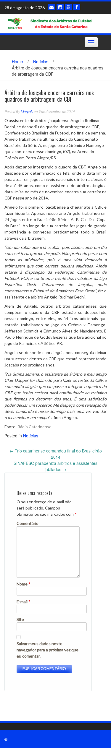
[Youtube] (68, 7)
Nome (23, 583)
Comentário (27, 523)
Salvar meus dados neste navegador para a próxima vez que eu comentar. (47, 649)
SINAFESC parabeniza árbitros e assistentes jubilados (55, 466)
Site (20, 619)
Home (17, 61)
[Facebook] (76, 7)
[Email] (51, 7)
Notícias (40, 61)
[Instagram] (60, 7)
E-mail (23, 601)
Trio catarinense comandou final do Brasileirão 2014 (55, 454)
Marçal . (26, 111)
